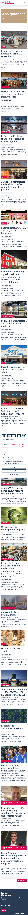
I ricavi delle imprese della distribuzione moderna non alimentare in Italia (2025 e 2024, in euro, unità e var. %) (12, 570)
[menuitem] (4, 902)
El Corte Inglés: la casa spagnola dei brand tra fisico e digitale (12, 139)
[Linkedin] (2, 905)
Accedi (4, 910)
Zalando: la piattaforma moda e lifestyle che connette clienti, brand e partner (13, 185)
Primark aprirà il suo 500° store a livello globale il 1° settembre (12, 411)
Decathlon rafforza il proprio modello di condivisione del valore (13, 768)
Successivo (21, 880)
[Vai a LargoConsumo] (9, 2)
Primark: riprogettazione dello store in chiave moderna (14, 323)
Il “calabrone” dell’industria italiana (12, 727)
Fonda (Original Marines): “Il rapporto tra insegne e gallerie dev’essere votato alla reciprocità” (14, 858)
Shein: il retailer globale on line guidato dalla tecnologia (13, 230)
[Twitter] (5, 905)
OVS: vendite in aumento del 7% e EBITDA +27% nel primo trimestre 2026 (14, 692)
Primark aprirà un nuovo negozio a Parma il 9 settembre (14, 54)
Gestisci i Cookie (19, 913)
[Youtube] (9, 905)
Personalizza (14, 471)
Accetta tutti (14, 474)
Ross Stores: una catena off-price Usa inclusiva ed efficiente (13, 369)
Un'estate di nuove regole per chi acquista (13, 528)
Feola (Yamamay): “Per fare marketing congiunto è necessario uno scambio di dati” (13, 811)
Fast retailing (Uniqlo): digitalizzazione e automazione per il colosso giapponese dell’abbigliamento (12, 277)
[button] (25, 439)
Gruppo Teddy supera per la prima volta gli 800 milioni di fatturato (13, 491)
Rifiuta (14, 467)
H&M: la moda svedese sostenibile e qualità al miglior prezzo (12, 94)
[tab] (5, 445)
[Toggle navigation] (3, 3)
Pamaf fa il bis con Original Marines (10, 613)
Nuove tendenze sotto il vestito (13, 650)
